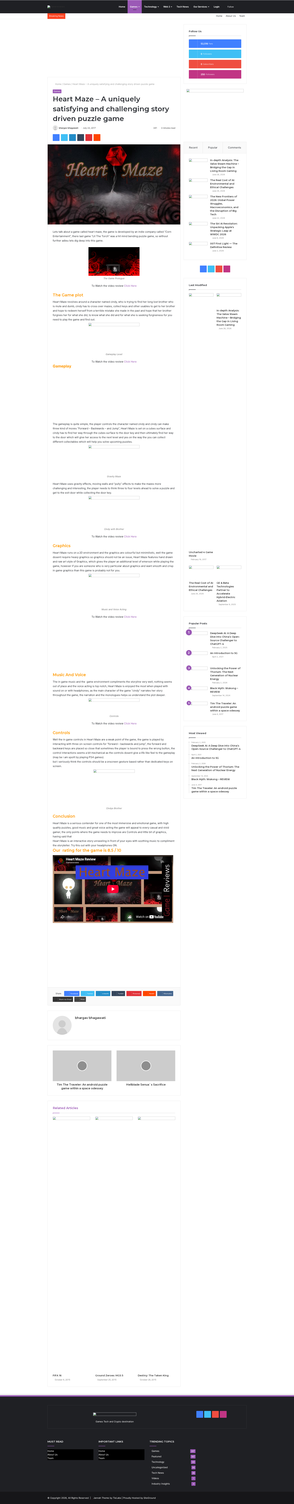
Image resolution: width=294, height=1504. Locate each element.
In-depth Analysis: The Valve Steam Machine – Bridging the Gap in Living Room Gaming (229, 317)
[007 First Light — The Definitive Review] (198, 248)
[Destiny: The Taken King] (156, 1244)
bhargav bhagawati (68, 128)
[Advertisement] (114, 48)
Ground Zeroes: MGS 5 (109, 1375)
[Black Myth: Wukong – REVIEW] (198, 693)
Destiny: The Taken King (153, 1375)
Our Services (200, 6)
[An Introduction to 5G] (198, 657)
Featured (156, 1456)
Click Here (130, 285)
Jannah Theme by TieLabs (107, 1498)
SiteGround (150, 1498)
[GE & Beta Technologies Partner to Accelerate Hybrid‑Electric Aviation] (229, 573)
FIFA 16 (57, 1375)
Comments (234, 147)
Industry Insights (161, 1483)
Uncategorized (160, 1467)
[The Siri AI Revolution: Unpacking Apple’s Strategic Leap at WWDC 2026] (198, 228)
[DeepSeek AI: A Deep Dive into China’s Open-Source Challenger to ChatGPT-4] (198, 637)
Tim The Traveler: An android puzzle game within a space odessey (225, 707)
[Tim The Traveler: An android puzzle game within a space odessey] (198, 708)
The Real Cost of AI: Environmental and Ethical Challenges (222, 184)
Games (133, 6)
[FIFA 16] (71, 1244)
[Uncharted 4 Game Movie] (201, 421)
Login (216, 6)
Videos (155, 1478)
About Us (231, 15)
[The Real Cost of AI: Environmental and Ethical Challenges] (198, 184)
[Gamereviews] (56, 6)
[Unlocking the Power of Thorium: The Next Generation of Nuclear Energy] (198, 673)
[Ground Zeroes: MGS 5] (114, 1244)
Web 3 (166, 6)
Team (242, 15)
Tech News (183, 6)
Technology (150, 6)
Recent (193, 147)
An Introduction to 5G (224, 653)
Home (122, 6)
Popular (212, 147)
